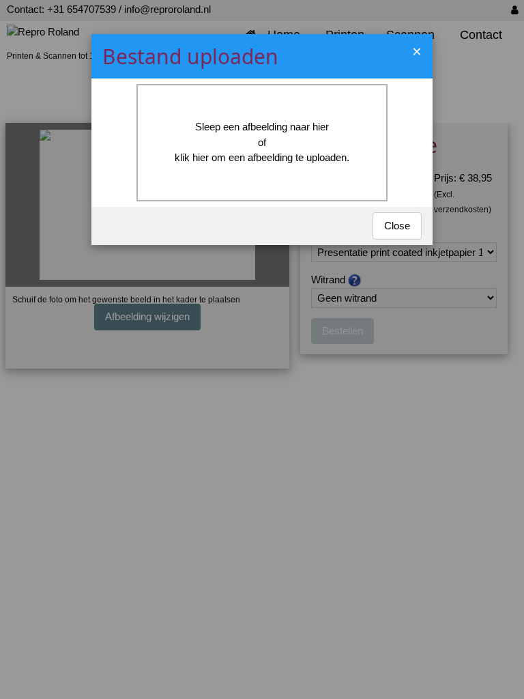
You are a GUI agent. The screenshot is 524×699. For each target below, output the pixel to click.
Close (397, 225)
